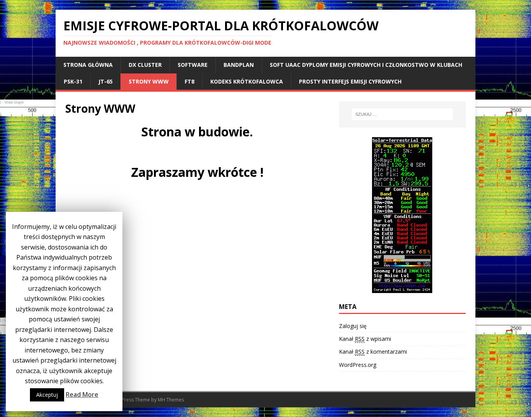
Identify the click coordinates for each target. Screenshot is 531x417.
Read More (82, 394)
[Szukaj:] (402, 114)
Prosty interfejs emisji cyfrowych (350, 81)
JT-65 (105, 81)
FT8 (189, 81)
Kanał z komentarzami (373, 351)
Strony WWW (149, 81)
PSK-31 (73, 81)
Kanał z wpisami (365, 338)
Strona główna (88, 64)
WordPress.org (357, 364)
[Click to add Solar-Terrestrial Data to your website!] (402, 288)
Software (193, 64)
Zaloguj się (353, 326)
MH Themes (171, 399)
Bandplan (239, 64)
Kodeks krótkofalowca (246, 81)
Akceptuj (47, 394)
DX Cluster (145, 64)
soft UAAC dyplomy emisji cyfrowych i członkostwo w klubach (366, 64)
